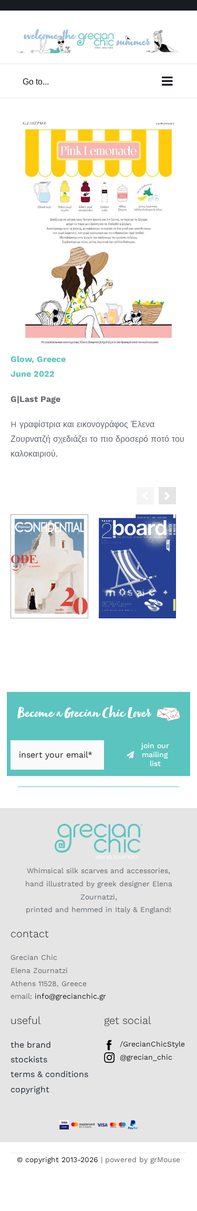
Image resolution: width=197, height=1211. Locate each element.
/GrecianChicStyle (152, 1044)
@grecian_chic (146, 1057)
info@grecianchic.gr (70, 996)
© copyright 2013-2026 (57, 1159)
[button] (167, 495)
